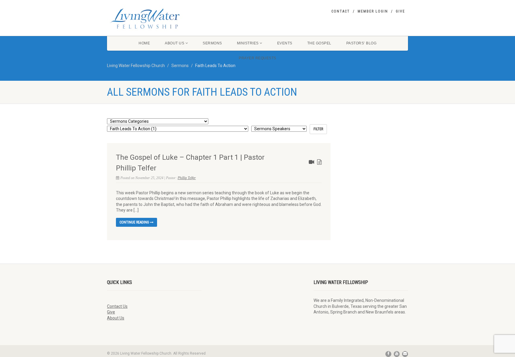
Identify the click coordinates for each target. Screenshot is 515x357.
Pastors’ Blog (361, 43)
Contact (340, 11)
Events (284, 43)
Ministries (248, 43)
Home (144, 43)
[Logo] (154, 18)
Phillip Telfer (187, 178)
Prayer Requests (257, 58)
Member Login (373, 11)
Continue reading (135, 222)
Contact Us (117, 306)
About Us (174, 43)
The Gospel (319, 43)
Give (400, 11)
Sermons (212, 43)
